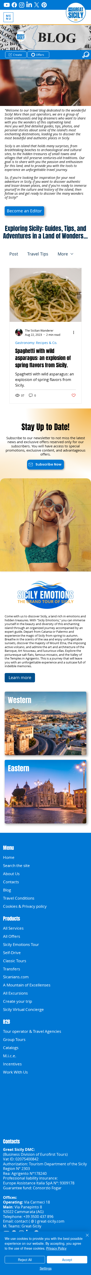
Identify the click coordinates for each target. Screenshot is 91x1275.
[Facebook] (14, 4)
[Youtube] (6, 4)
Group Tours (14, 1039)
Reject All (25, 1259)
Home (8, 857)
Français (10, 1112)
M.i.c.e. (9, 1055)
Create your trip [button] (17, 1001)
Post (13, 253)
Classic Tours (14, 960)
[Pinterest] (44, 4)
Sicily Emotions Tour (21, 944)
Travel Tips (37, 253)
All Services (13, 928)
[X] (36, 4)
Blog (7, 890)
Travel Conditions (18, 898)
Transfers (11, 969)
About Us (11, 873)
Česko (8, 1088)
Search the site (16, 865)
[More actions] (75, 332)
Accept (67, 1259)
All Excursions (15, 993)
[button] (16, 54)
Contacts (11, 881)
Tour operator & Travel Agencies (32, 1031)
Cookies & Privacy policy (25, 906)
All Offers (11, 936)
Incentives (12, 1064)
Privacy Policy (56, 1248)
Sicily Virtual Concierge (23, 1009)
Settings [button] (46, 1268)
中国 (7, 1096)
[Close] (84, 1238)
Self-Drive (12, 952)
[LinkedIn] (29, 4)
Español (10, 1104)
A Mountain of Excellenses (26, 985)
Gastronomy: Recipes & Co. (36, 343)
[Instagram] (21, 4)
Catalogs (10, 1047)
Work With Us (15, 1072)
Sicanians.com (16, 976)
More (63, 253)
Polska (9, 1080)
